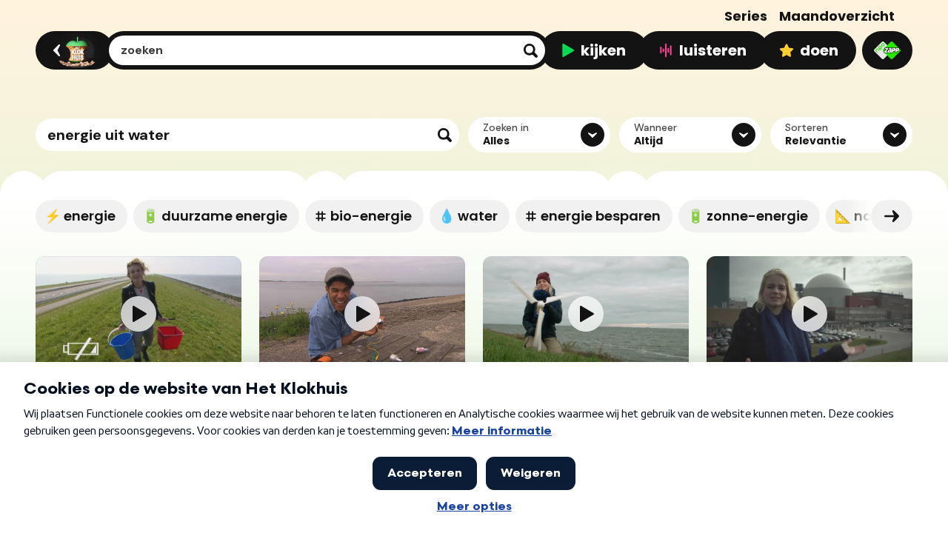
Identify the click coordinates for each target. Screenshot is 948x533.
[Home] (72, 50)
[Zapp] (887, 50)
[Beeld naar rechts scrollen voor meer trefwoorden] (891, 216)
